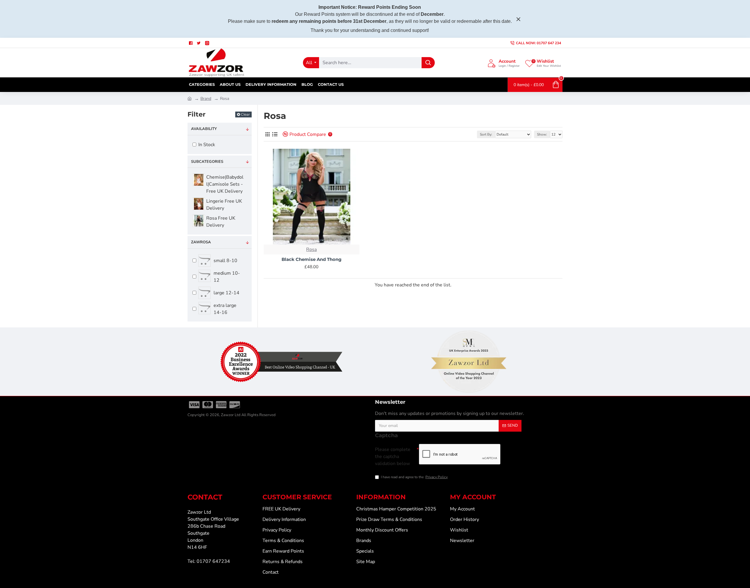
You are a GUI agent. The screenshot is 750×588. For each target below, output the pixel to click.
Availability (204, 128)
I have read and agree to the (414, 477)
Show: (542, 134)
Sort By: (486, 134)
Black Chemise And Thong (312, 259)
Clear (245, 114)
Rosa (311, 249)
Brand (205, 98)
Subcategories (207, 161)
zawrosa (201, 242)
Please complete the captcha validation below (392, 456)
